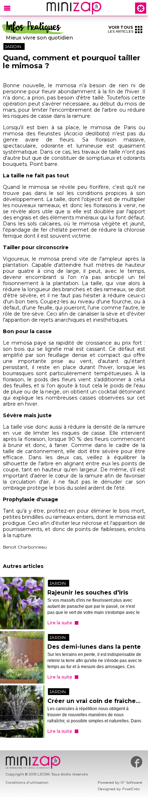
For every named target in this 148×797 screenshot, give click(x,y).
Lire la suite (59, 622)
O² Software (131, 782)
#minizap (136, 762)
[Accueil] (74, 8)
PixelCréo (131, 789)
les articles (120, 29)
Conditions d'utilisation (27, 782)
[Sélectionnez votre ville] (140, 8)
